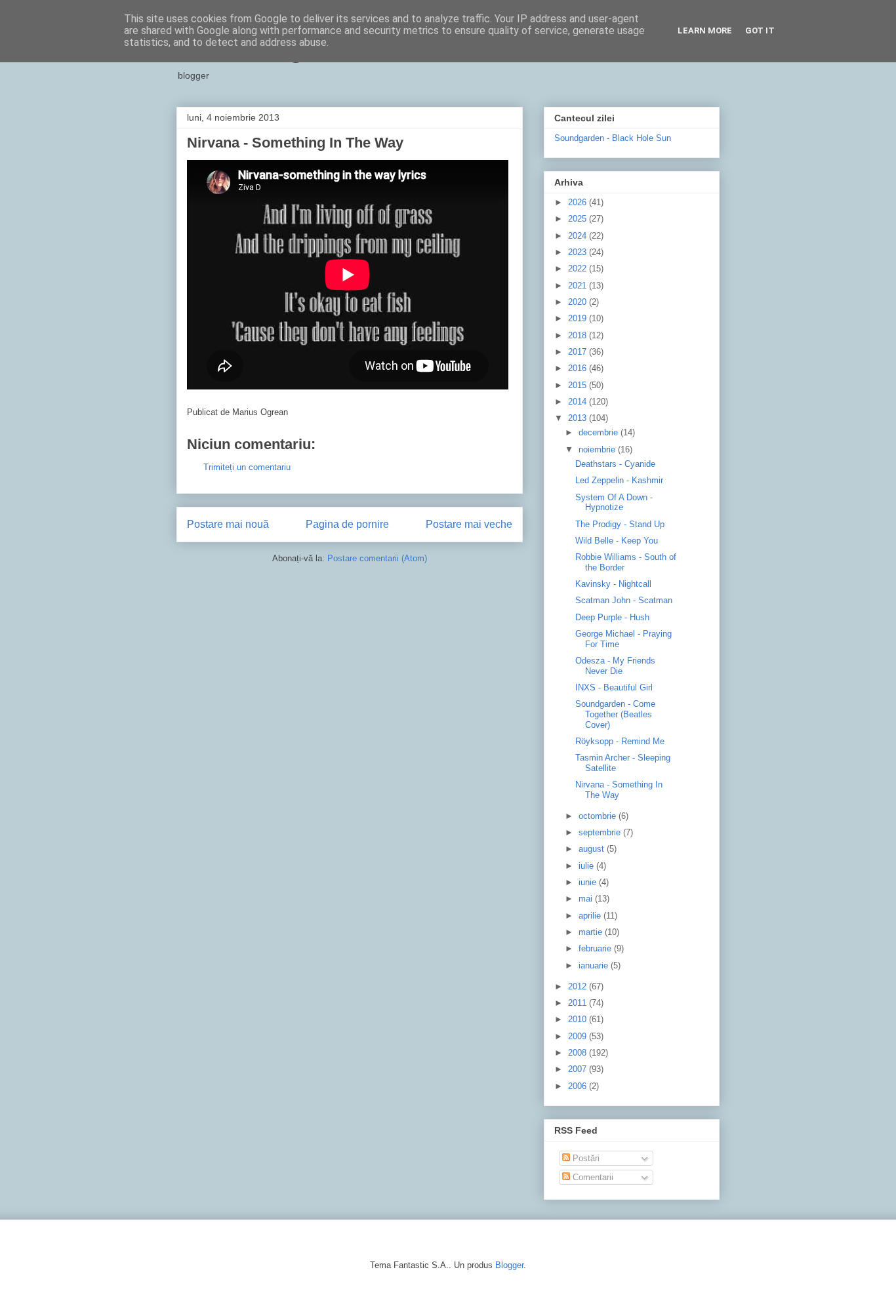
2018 (578, 335)
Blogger (509, 1265)
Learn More (705, 30)
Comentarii (591, 1177)
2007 (578, 1069)
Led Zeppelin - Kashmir (619, 480)
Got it (760, 30)
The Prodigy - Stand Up (619, 524)
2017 (578, 352)
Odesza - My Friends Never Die (615, 666)
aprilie (591, 916)
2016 (578, 368)
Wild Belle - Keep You (616, 541)
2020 (578, 302)
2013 (578, 418)
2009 (578, 1036)
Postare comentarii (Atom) (377, 558)
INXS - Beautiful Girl (614, 687)
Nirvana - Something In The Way (618, 790)
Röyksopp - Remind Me (619, 741)
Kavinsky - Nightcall (613, 584)
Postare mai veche (469, 524)
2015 (578, 385)
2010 (578, 1019)
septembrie (601, 832)
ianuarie (595, 965)
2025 (578, 219)
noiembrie (598, 449)
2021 (578, 285)
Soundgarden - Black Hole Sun (612, 138)
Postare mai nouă (228, 524)
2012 (578, 986)
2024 (578, 236)
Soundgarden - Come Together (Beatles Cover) (615, 714)
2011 (578, 1003)
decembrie (600, 432)
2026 (578, 202)
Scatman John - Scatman (623, 600)
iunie (589, 882)
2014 (578, 402)
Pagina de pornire (347, 524)
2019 (578, 318)
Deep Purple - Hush (612, 617)
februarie (596, 948)
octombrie (599, 816)
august (593, 849)
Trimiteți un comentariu (247, 467)
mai (587, 899)
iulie (587, 866)
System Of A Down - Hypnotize (614, 502)
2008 (578, 1053)
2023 (578, 252)
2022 (578, 268)
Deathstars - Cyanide (615, 464)
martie (592, 932)
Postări (585, 1158)
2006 (578, 1086)
